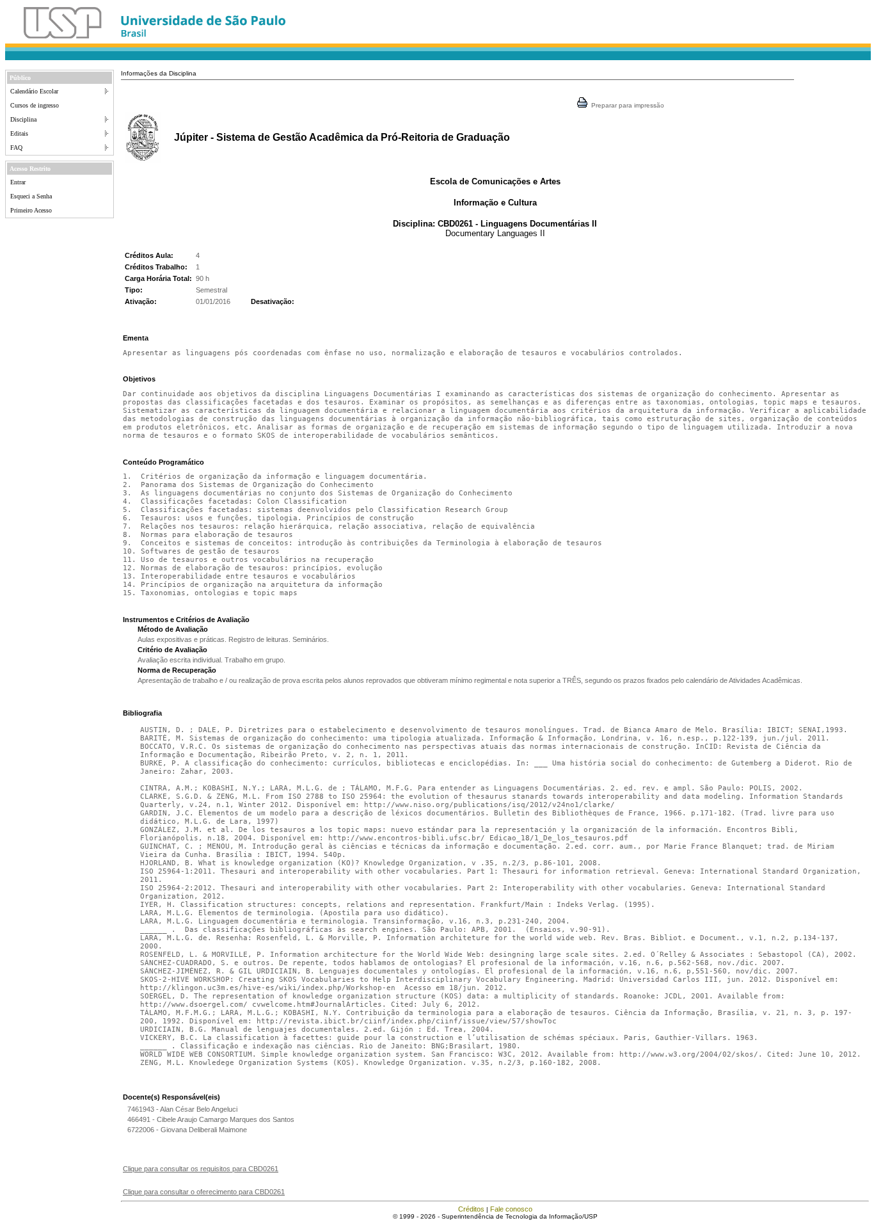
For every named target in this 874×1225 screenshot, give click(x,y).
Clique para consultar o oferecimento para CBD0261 (204, 1192)
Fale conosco (511, 1209)
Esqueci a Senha (31, 196)
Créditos (471, 1209)
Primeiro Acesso (31, 210)
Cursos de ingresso (34, 105)
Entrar (18, 182)
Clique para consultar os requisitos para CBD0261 (200, 1169)
